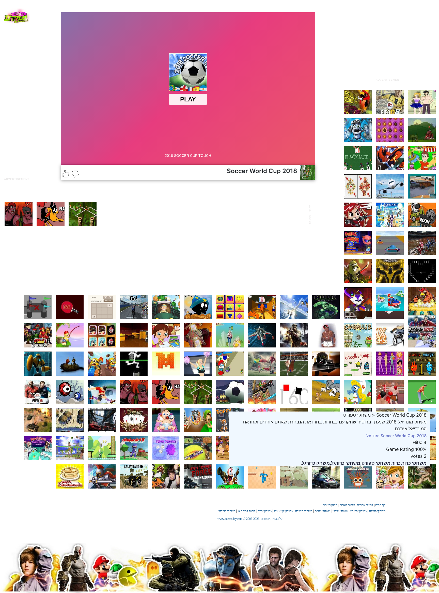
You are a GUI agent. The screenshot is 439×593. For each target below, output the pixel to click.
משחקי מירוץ (340, 511)
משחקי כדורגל (226, 511)
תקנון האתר (330, 505)
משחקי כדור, (414, 463)
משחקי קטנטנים (283, 511)
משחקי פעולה (377, 511)
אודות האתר (347, 505)
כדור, (395, 463)
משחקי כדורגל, (345, 463)
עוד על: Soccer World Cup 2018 (396, 435)
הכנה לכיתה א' (246, 511)
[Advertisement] (388, 44)
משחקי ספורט (358, 511)
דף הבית (380, 505)
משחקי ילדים (322, 511)
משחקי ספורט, (375, 463)
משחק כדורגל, (315, 463)
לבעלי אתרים (365, 505)
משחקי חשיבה (303, 511)
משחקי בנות (265, 511)
